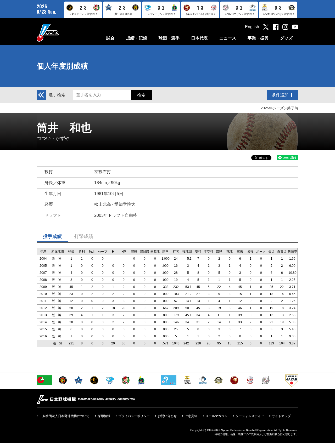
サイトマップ (281, 416)
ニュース (227, 38)
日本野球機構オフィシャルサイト (61, 32)
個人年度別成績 (62, 66)
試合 (110, 38)
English (252, 27)
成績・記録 (136, 38)
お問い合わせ (167, 416)
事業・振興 (258, 38)
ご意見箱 (191, 416)
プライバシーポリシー (134, 416)
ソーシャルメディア (250, 416)
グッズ (286, 38)
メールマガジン (216, 416)
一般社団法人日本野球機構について (64, 416)
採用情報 (104, 416)
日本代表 (199, 38)
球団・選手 (169, 38)
